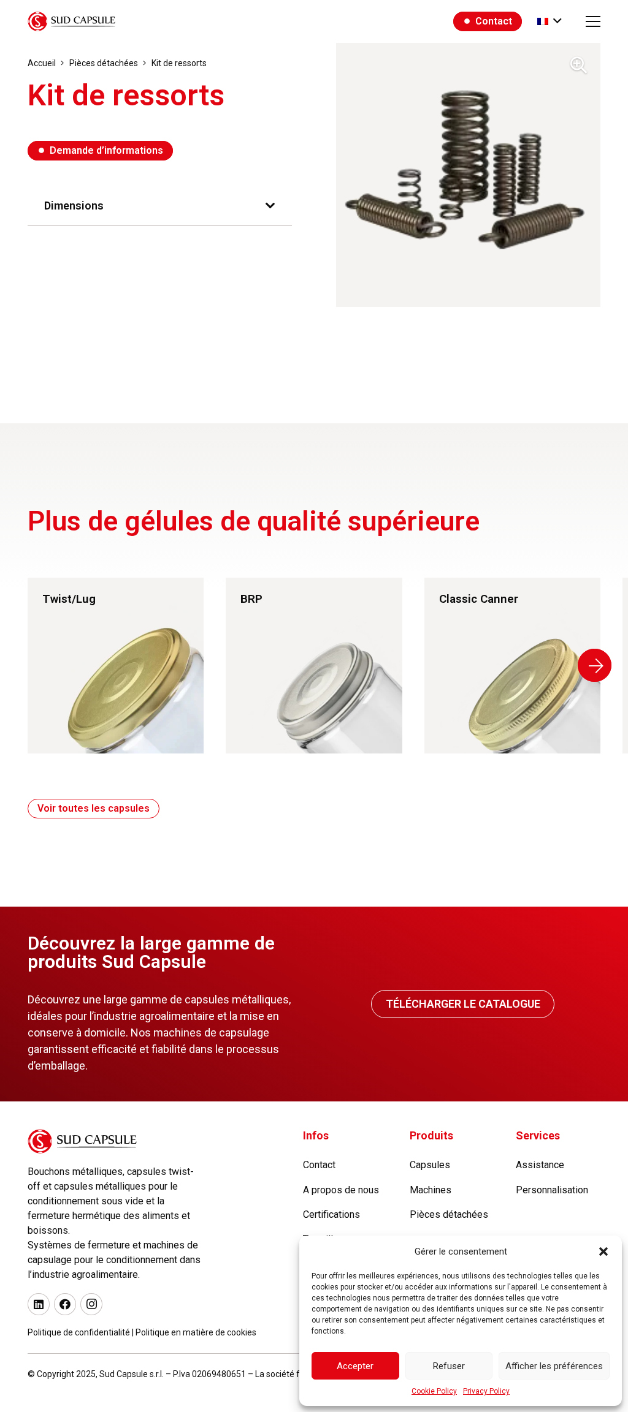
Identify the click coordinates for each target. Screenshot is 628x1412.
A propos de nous (341, 1190)
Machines (430, 1190)
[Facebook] (65, 1304)
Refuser (449, 1366)
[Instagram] (91, 1304)
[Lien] (116, 665)
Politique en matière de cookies (196, 1332)
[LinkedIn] (39, 1304)
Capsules (430, 1165)
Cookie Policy (434, 1391)
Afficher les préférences (554, 1366)
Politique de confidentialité (79, 1332)
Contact (319, 1165)
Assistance (540, 1165)
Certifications (331, 1214)
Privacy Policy (486, 1391)
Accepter (355, 1366)
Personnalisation (552, 1190)
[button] (603, 1251)
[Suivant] (594, 665)
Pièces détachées (449, 1214)
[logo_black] (71, 21)
